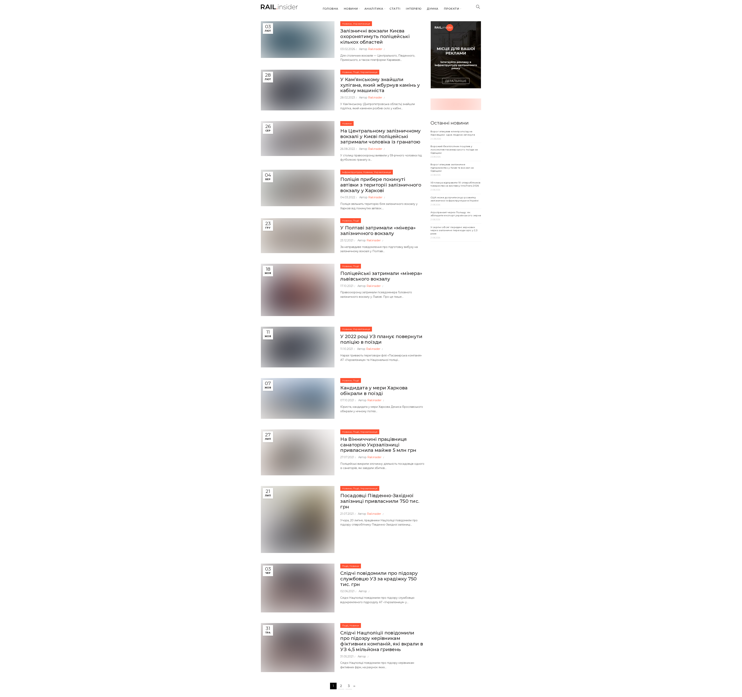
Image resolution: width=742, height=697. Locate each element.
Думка (432, 8)
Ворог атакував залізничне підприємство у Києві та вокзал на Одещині (452, 167)
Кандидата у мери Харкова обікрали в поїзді (374, 390)
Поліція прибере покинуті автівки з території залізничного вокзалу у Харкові (380, 184)
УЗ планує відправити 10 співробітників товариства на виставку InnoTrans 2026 (455, 184)
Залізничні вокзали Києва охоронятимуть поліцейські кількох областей (375, 36)
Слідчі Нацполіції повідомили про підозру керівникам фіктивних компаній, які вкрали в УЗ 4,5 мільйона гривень (381, 641)
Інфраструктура (352, 172)
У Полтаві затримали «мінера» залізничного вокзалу (378, 230)
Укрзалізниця (361, 23)
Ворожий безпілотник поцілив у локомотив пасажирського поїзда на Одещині (454, 149)
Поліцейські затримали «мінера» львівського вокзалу (381, 276)
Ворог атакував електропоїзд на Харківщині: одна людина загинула (453, 133)
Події (356, 72)
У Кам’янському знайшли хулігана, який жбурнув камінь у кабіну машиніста (380, 85)
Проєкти (451, 8)
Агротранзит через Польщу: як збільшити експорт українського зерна (456, 214)
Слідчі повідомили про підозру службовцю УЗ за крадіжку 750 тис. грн (379, 578)
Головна (330, 8)
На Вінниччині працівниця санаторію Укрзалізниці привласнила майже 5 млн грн (378, 444)
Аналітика (373, 8)
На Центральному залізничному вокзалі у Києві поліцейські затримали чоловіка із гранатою (380, 136)
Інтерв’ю (413, 8)
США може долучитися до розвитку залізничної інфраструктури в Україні (455, 199)
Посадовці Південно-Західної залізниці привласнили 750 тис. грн (379, 501)
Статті (395, 8)
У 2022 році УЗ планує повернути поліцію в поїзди (381, 339)
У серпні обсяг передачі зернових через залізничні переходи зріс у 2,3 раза (454, 230)
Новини (351, 8)
